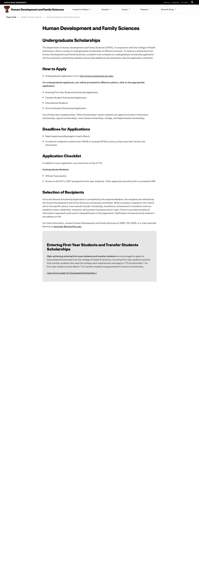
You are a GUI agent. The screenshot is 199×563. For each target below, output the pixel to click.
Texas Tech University (15, 2)
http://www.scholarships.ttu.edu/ (97, 75)
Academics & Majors (81, 9)
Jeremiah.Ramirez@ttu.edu (67, 226)
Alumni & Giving (167, 9)
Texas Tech (11, 17)
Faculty (125, 9)
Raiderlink (175, 2)
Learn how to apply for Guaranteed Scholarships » (72, 272)
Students (105, 9)
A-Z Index (184, 2)
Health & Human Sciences (31, 17)
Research (144, 9)
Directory (167, 2)
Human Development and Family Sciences (63, 17)
